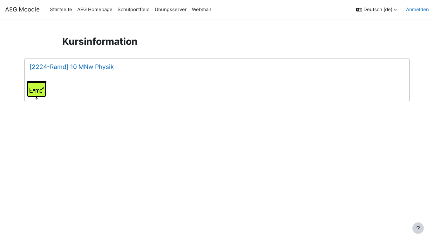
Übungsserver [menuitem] (171, 9)
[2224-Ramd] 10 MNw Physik (72, 67)
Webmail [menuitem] (201, 9)
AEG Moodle (22, 9)
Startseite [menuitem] (61, 9)
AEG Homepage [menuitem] (94, 9)
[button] (376, 9)
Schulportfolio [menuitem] (134, 9)
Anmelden (417, 9)
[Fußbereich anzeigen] (418, 228)
